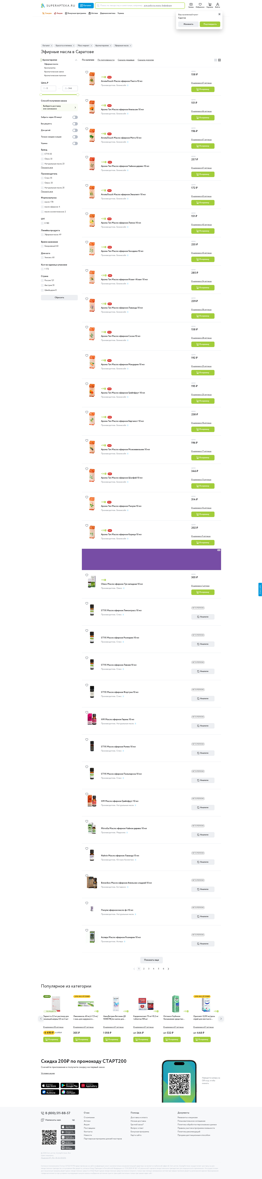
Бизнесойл (121, 85)
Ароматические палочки (55, 76)
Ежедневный (51, 246)
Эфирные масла (51, 64)
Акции (59, 13)
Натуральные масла (54, 164)
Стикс (48, 178)
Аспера (119, 920)
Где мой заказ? (137, 1125)
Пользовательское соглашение (191, 1121)
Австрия (49, 285)
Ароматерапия (49, 60)
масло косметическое (55, 212)
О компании (89, 1118)
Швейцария (50, 290)
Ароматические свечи (54, 72)
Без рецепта (46, 124)
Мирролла (120, 811)
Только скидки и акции (51, 137)
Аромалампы (50, 68)
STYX (48, 154)
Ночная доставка (138, 1121)
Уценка (120, 13)
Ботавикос (121, 866)
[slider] (41, 94)
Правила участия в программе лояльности (196, 1128)
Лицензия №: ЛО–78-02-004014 (53, 1158)
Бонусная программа (77, 13)
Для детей (45, 130)
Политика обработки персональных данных (197, 1125)
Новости (88, 1135)
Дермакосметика (107, 13)
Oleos (48, 159)
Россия (49, 280)
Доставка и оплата (139, 1118)
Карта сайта (136, 1135)
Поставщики (89, 1128)
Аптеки (94, 13)
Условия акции (48, 1052)
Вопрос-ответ (137, 1128)
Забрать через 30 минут (51, 117)
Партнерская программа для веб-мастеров (103, 1139)
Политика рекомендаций (189, 1132)
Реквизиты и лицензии (188, 1118)
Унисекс (49, 258)
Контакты (88, 1132)
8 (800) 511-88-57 (57, 1113)
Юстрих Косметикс (125, 839)
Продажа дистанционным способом (194, 1135)
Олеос (48, 183)
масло (48, 202)
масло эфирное (52, 207)
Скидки (48, 13)
